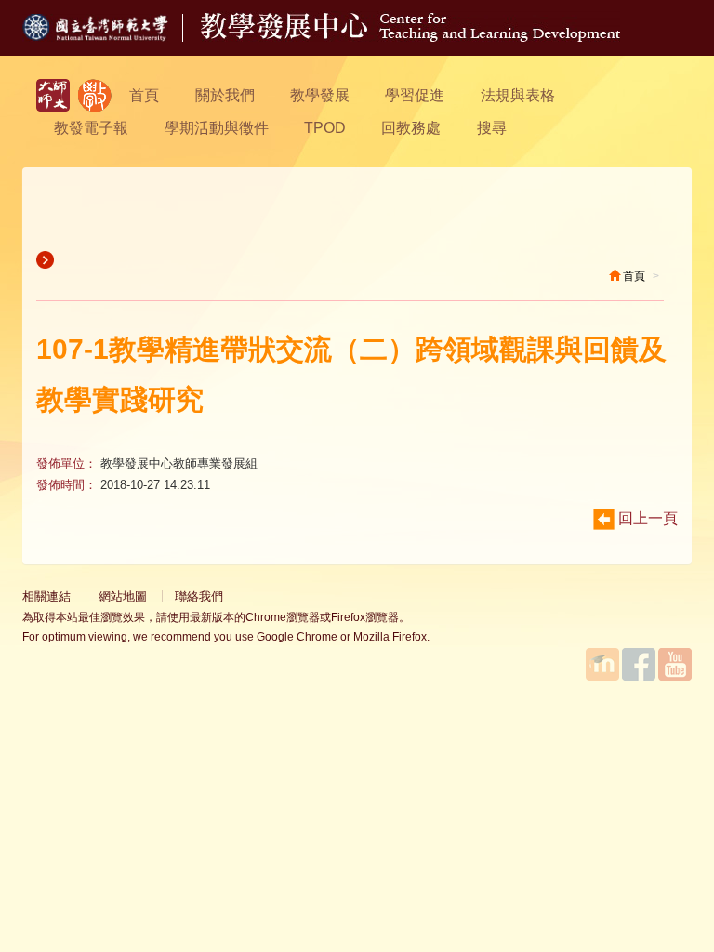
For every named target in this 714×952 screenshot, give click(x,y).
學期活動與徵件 (217, 128)
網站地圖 (123, 596)
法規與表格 (518, 95)
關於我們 (225, 95)
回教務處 (411, 128)
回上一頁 (646, 518)
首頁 (144, 95)
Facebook (638, 664)
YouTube (675, 664)
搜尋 (492, 128)
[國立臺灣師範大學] (111, 37)
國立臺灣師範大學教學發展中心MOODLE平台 (602, 664)
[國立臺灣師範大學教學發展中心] (95, 95)
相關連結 (46, 596)
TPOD (325, 128)
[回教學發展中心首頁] (410, 37)
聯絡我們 (199, 596)
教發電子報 (91, 128)
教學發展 (320, 95)
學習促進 (414, 95)
